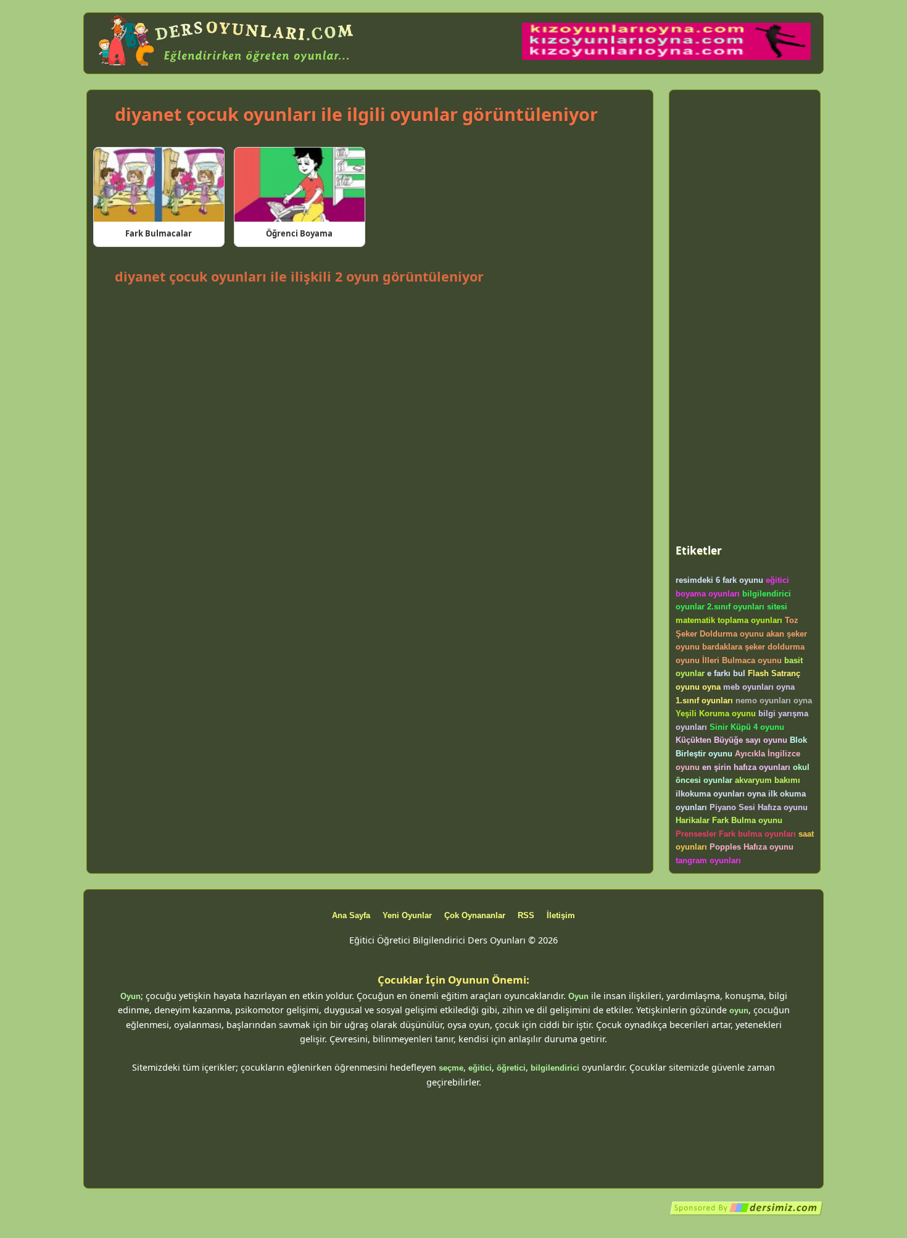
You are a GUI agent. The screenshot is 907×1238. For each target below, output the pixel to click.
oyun (738, 1010)
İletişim (561, 915)
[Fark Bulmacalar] (159, 185)
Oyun (130, 996)
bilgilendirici (555, 1068)
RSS (526, 915)
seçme (451, 1068)
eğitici (480, 1068)
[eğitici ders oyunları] (227, 66)
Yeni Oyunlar (407, 915)
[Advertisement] (369, 321)
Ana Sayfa (351, 915)
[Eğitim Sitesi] (746, 1213)
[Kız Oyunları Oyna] (666, 57)
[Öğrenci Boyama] (299, 185)
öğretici (511, 1068)
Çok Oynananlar (474, 915)
